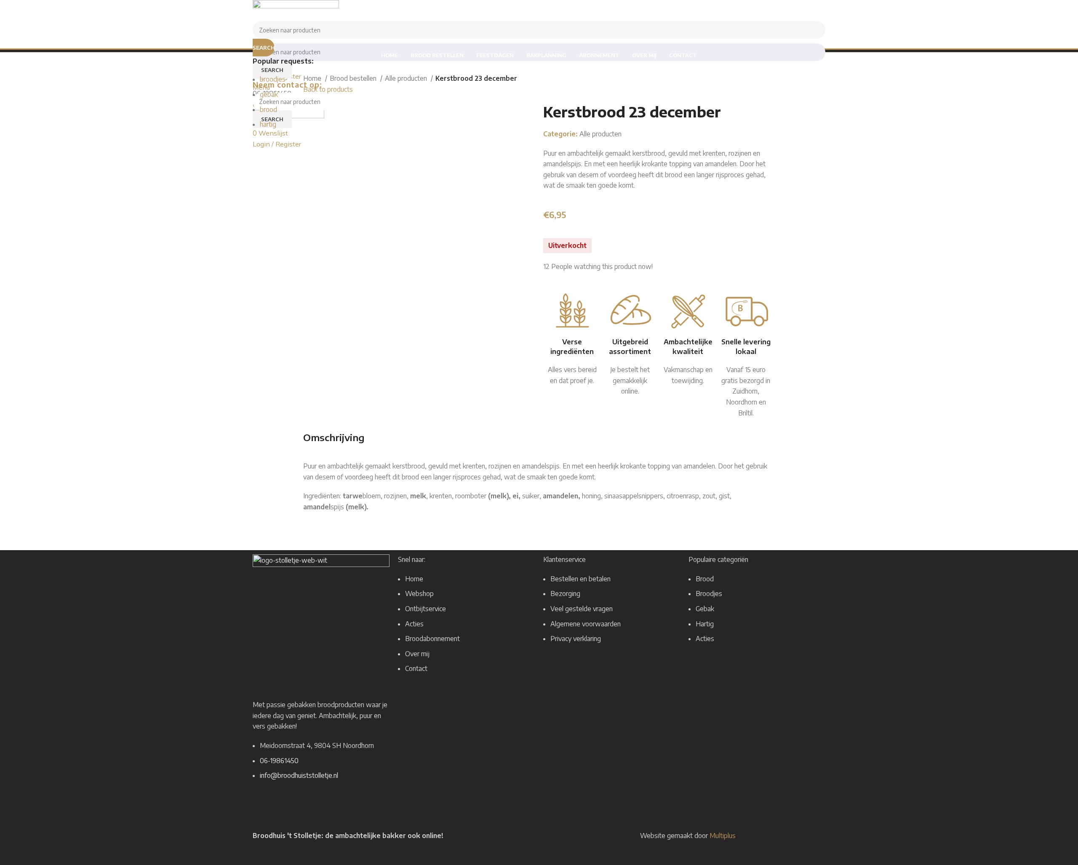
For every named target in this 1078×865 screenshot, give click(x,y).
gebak (269, 94)
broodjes (273, 79)
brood (268, 109)
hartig (268, 124)
